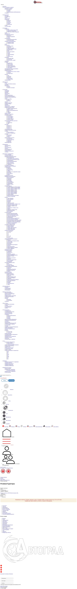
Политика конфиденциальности (8, 514)
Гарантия (4, 506)
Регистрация (11, 380)
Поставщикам (5, 507)
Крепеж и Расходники (6, 526)
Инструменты (4, 578)
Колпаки (4, 518)
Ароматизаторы (5, 520)
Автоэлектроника (6, 529)
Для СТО (31, 426)
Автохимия (5, 521)
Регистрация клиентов (7, 513)
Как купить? (2, 573)
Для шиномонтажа (38, 426)
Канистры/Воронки (6, 525)
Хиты (19, 426)
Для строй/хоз (55, 426)
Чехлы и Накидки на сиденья (8, 528)
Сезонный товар (5, 510)
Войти (1, 586)
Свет (3, 530)
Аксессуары (3, 580)
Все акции (6, 426)
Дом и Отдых (5, 527)
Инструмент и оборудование (8, 524)
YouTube (3, 583)
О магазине (5, 505)
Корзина (1, 587)
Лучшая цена (5, 512)
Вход (5, 380)
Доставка (7, 573)
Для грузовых (47, 426)
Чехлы (4, 519)
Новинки (13, 426)
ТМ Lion (24, 426)
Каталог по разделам (6, 509)
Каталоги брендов (6, 508)
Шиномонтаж (5, 522)
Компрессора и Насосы (7, 532)
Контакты (11, 573)
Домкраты (4, 531)
